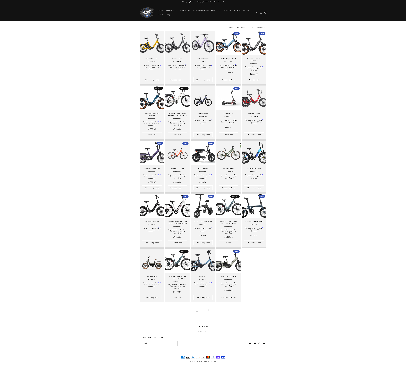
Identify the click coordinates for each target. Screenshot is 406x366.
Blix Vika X (203, 276)
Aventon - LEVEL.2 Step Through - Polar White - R (177, 114)
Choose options (152, 80)
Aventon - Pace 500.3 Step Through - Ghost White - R (177, 222)
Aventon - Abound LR (228, 276)
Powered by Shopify (211, 361)
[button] (256, 12)
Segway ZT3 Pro (228, 114)
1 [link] (197, 310)
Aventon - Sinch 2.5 (152, 222)
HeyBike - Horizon (254, 168)
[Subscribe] (175, 343)
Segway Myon (203, 114)
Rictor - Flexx (203, 168)
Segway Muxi (152, 276)
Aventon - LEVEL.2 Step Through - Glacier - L (177, 277)
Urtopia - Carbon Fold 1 (254, 222)
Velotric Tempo (228, 168)
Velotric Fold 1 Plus (152, 59)
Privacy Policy (203, 331)
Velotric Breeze (203, 59)
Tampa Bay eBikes (199, 361)
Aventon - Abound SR (152, 168)
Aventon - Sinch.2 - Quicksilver (254, 60)
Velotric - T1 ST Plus (177, 168)
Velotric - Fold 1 (177, 59)
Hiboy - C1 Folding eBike (203, 222)
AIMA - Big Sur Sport (228, 59)
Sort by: (232, 27)
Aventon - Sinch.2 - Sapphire (152, 114)
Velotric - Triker (254, 114)
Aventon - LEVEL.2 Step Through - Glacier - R (228, 222)
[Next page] (208, 310)
